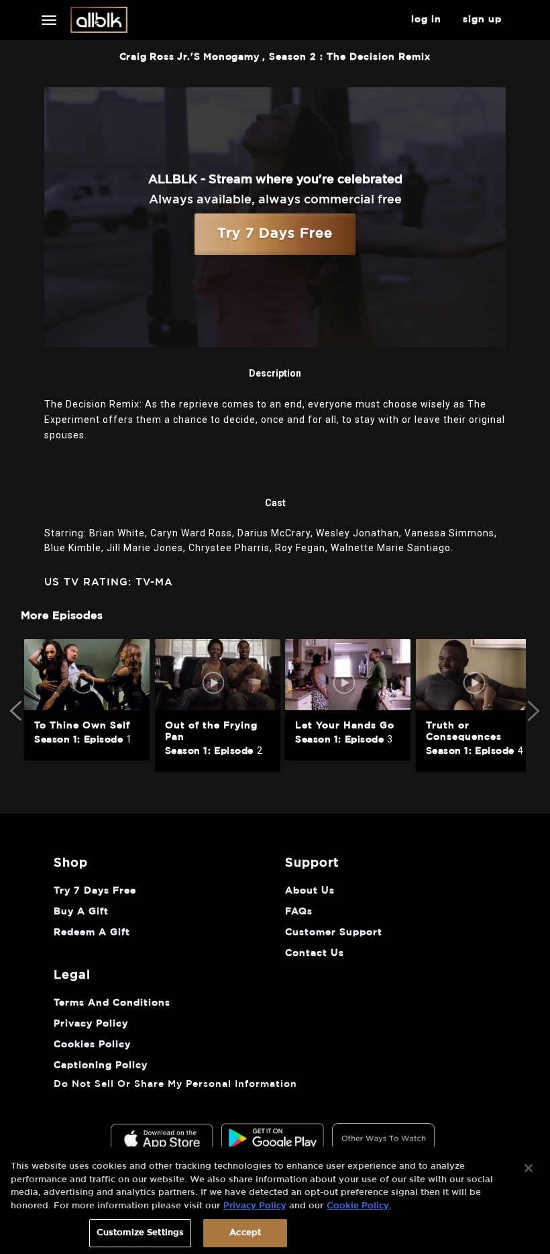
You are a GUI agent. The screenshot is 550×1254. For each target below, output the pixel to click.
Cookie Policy (358, 1206)
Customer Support (333, 932)
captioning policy (101, 1065)
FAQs (299, 911)
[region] (275, 1200)
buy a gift (81, 911)
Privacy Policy (254, 1206)
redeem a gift (92, 932)
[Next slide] (532, 711)
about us (310, 891)
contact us (314, 953)
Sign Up (482, 19)
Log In (426, 19)
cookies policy (92, 1044)
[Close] (528, 1168)
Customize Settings (140, 1232)
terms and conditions (112, 1003)
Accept (245, 1232)
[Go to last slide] (17, 711)
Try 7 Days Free (275, 233)
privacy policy (91, 1023)
